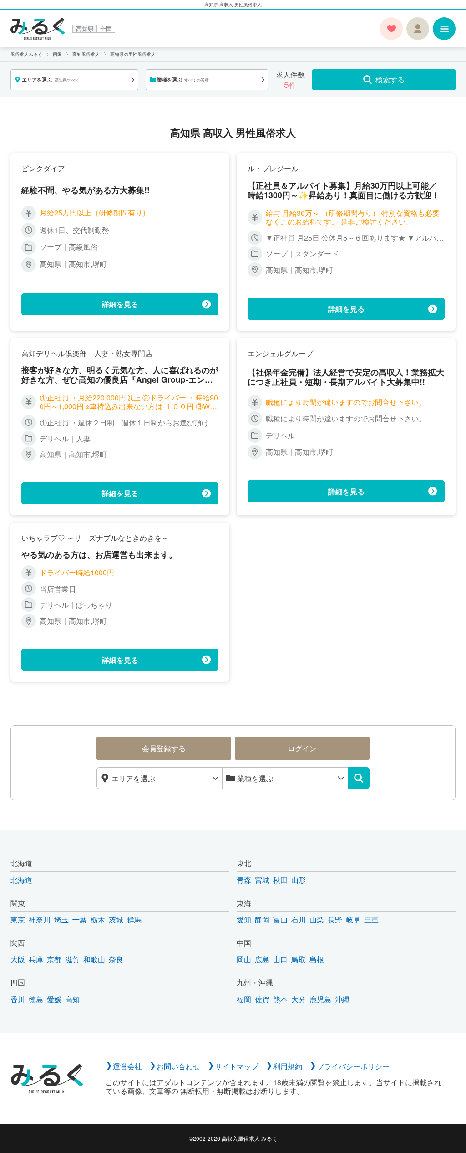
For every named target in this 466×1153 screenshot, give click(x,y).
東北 (244, 863)
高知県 (85, 29)
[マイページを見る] (417, 28)
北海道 (21, 863)
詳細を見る (120, 304)
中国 (244, 942)
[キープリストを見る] (391, 28)
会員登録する (164, 748)
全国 (106, 29)
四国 (17, 982)
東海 (244, 903)
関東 (17, 903)
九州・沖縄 (255, 982)
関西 (17, 942)
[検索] (359, 778)
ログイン (302, 748)
